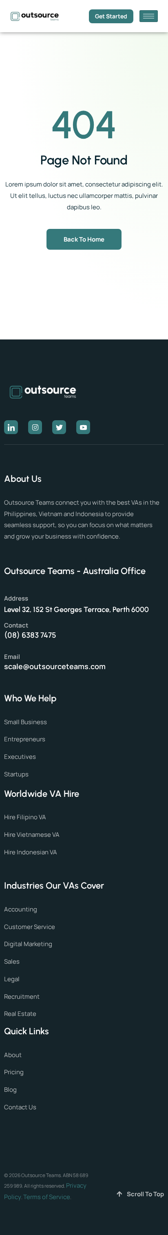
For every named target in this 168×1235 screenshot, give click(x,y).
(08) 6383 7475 (30, 635)
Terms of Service (46, 1197)
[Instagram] (35, 427)
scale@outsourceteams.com (55, 666)
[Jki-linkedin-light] (11, 427)
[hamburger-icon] (148, 16)
